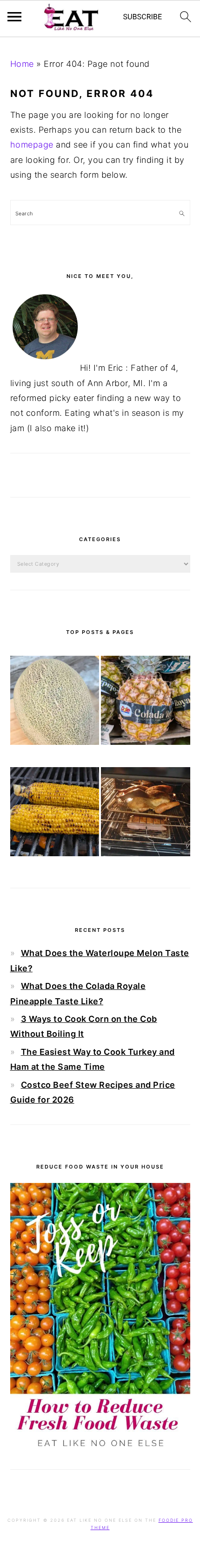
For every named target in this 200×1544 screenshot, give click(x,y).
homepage (31, 144)
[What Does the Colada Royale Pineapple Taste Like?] (145, 702)
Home (22, 64)
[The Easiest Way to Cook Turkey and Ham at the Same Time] (145, 814)
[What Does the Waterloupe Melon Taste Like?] (55, 702)
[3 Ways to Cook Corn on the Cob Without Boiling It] (55, 814)
